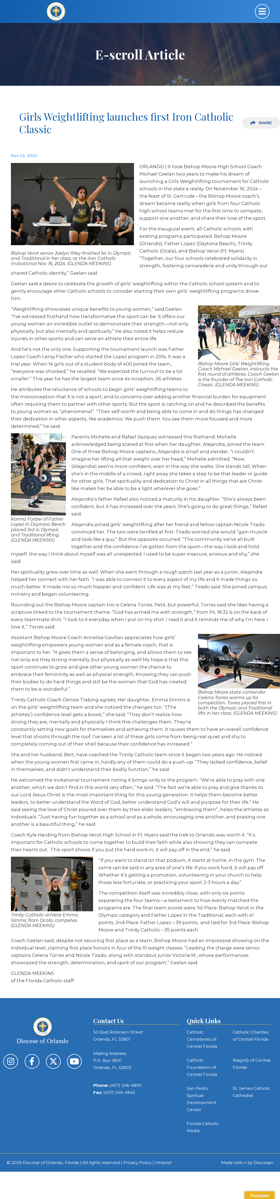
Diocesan (263, 1162)
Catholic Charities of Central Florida (251, 1035)
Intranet (163, 1162)
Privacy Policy (137, 1162)
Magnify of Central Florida (251, 1064)
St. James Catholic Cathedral (251, 1092)
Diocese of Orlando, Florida (51, 1162)
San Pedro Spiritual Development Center (201, 1099)
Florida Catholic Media (203, 1127)
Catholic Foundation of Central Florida (202, 1067)
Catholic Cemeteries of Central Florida (202, 1039)
